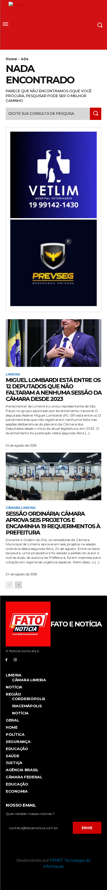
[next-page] (18, 584)
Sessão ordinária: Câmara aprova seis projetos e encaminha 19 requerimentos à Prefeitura (53, 523)
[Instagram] (15, 659)
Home (11, 59)
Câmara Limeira (20, 508)
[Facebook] (6, 659)
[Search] (95, 114)
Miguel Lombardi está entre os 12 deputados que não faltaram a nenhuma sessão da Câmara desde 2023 (53, 389)
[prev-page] (9, 584)
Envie (87, 828)
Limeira (13, 374)
